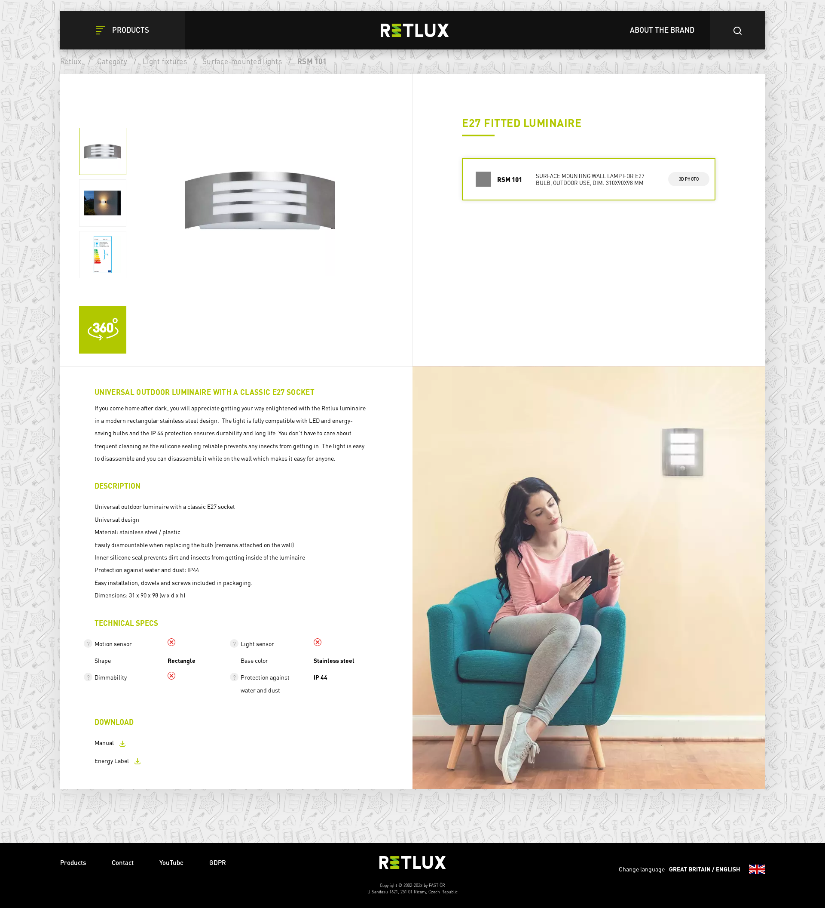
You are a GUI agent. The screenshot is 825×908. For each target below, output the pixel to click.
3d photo (689, 179)
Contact (123, 862)
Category (112, 61)
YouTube (171, 862)
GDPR (217, 862)
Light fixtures (165, 61)
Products (73, 862)
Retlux (71, 61)
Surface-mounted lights (242, 61)
